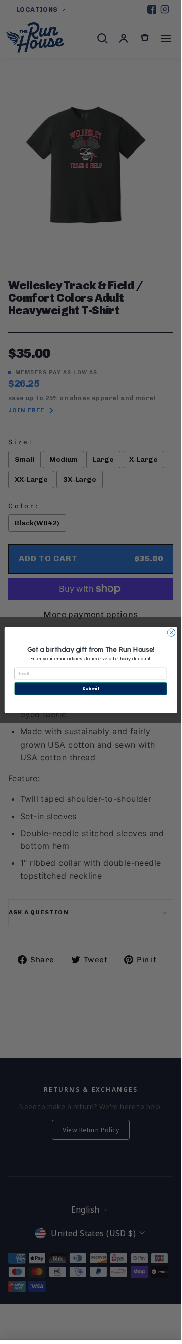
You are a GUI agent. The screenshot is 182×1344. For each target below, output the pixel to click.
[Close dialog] (171, 632)
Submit (90, 689)
